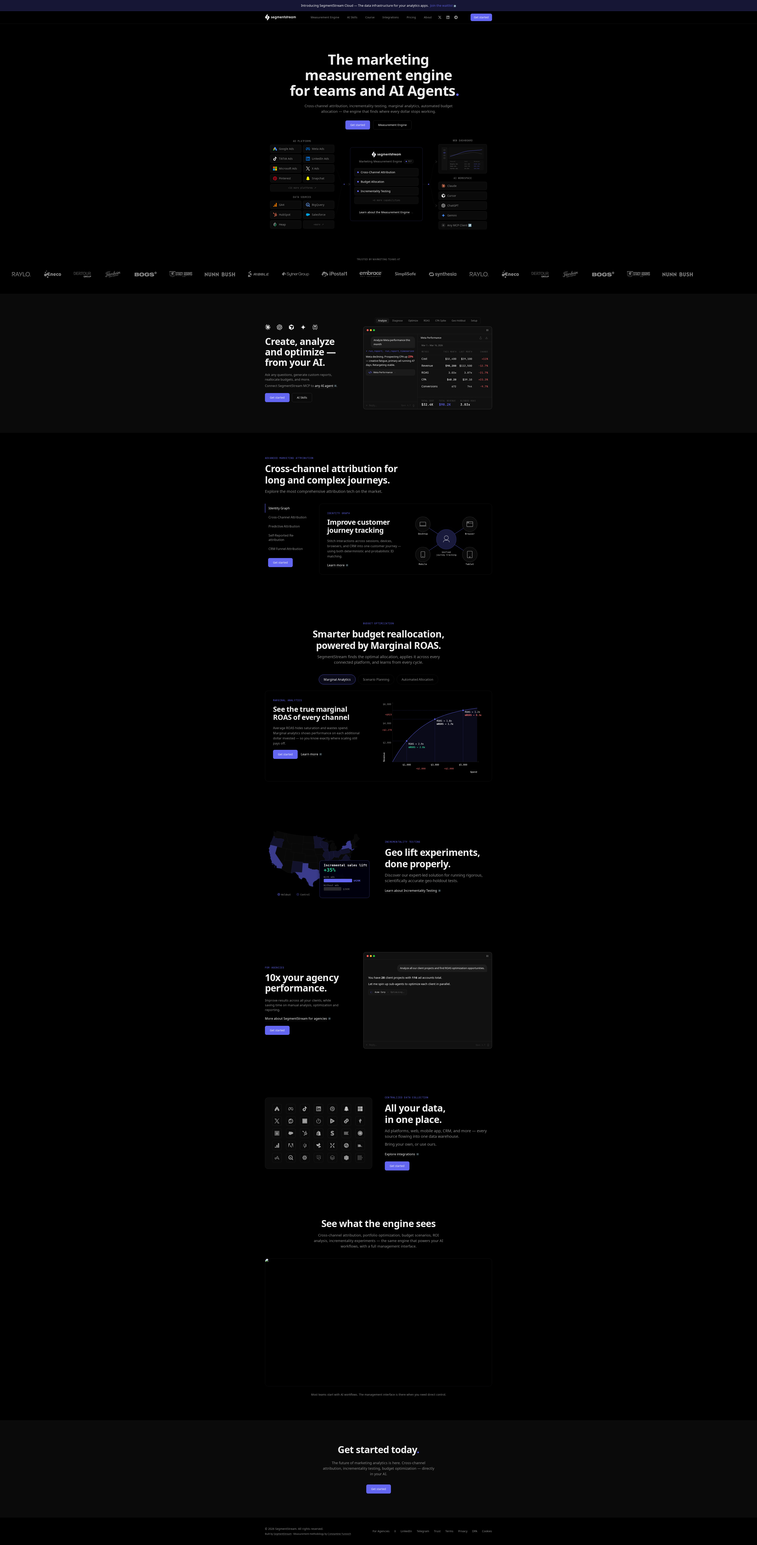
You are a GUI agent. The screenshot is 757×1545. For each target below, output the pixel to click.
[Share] (480, 338)
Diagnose (397, 320)
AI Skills (352, 17)
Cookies (487, 1531)
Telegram (423, 1531)
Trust (437, 1531)
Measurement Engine (325, 17)
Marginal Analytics (337, 679)
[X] (440, 17)
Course (370, 17)
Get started (481, 17)
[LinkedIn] (448, 17)
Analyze (382, 320)
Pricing (411, 17)
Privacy (462, 1531)
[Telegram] (456, 17)
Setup (474, 320)
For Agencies (381, 1531)
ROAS (427, 320)
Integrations (390, 17)
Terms (449, 1531)
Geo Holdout (458, 320)
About (428, 17)
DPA (474, 1531)
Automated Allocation (417, 679)
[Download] (486, 338)
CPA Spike (440, 320)
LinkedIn (406, 1531)
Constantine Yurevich (339, 1534)
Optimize (413, 320)
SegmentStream (283, 1534)
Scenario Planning (376, 679)
